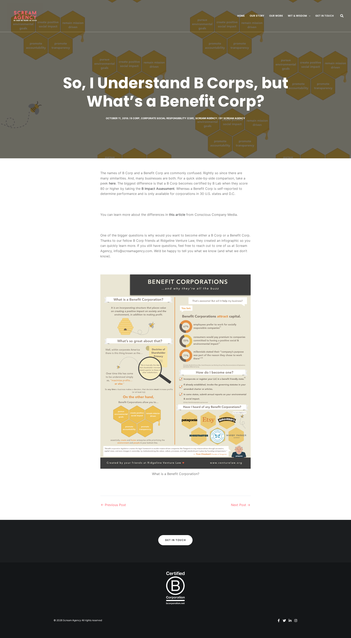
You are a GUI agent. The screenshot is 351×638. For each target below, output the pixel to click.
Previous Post (113, 504)
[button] (308, 16)
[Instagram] (295, 620)
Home (241, 15)
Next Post (240, 504)
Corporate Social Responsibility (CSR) (167, 118)
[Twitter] (284, 620)
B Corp (135, 118)
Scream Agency (206, 118)
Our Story (257, 15)
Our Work (276, 15)
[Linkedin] (290, 620)
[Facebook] (278, 620)
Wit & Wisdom (297, 15)
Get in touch (324, 15)
